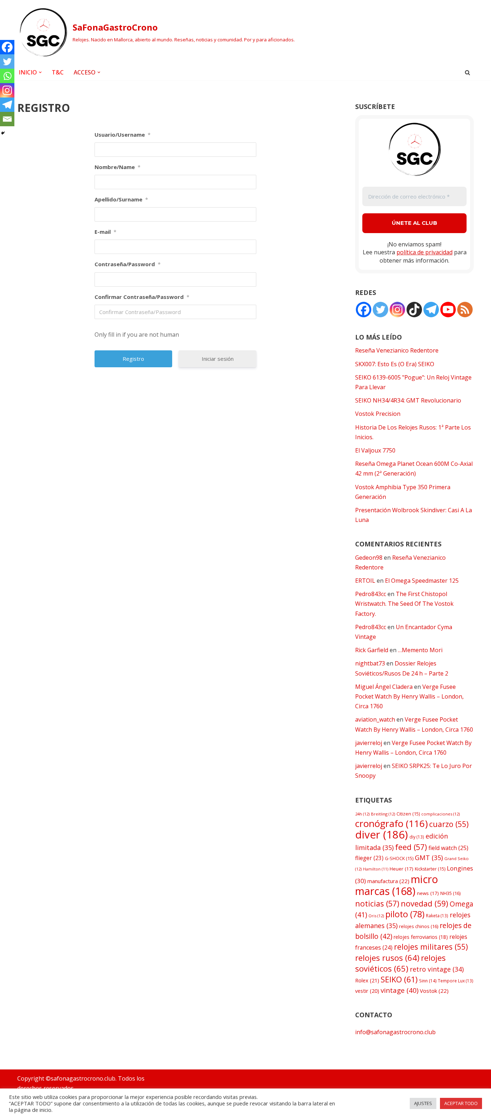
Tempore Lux (455, 980)
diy (416, 837)
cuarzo (449, 824)
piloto (405, 914)
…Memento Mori (420, 650)
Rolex (367, 980)
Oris (376, 915)
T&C (58, 72)
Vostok (434, 990)
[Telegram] (7, 104)
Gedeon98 (368, 558)
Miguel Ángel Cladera (384, 687)
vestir (367, 990)
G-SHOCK (399, 858)
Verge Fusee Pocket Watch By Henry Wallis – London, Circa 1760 (409, 696)
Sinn (427, 981)
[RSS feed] (465, 309)
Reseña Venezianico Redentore (397, 350)
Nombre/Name (118, 167)
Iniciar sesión (218, 358)
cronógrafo (391, 823)
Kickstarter (430, 869)
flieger (369, 858)
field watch (448, 848)
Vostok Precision (377, 414)
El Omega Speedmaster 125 (422, 581)
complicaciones (440, 814)
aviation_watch (375, 719)
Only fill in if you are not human (137, 334)
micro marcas (396, 885)
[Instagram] (7, 90)
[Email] (7, 119)
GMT (429, 857)
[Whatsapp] (7, 76)
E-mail (105, 231)
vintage (399, 990)
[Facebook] (7, 47)
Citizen (408, 814)
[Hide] (3, 133)
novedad (424, 903)
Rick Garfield (371, 650)
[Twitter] (7, 61)
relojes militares (431, 946)
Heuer (401, 868)
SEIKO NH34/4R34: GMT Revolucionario (408, 400)
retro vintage (437, 969)
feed (411, 847)
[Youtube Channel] (448, 309)
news (428, 893)
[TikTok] (414, 309)
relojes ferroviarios (421, 936)
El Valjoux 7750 (375, 450)
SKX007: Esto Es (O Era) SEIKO (394, 364)
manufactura (388, 881)
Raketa (437, 915)
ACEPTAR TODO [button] (461, 1103)
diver (381, 834)
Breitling (383, 814)
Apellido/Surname (121, 199)
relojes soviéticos (400, 963)
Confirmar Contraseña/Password (142, 296)
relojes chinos (418, 926)
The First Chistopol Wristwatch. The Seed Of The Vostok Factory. (404, 603)
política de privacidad (424, 252)
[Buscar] (467, 72)
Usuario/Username (123, 134)
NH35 (450, 893)
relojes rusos (387, 957)
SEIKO (399, 979)
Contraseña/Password (128, 264)
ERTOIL (365, 581)
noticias (377, 903)
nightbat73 (370, 663)
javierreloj (368, 743)
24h (362, 814)
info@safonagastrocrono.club (395, 1032)
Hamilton (375, 869)
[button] (40, 72)
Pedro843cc (370, 594)
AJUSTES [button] (423, 1103)
